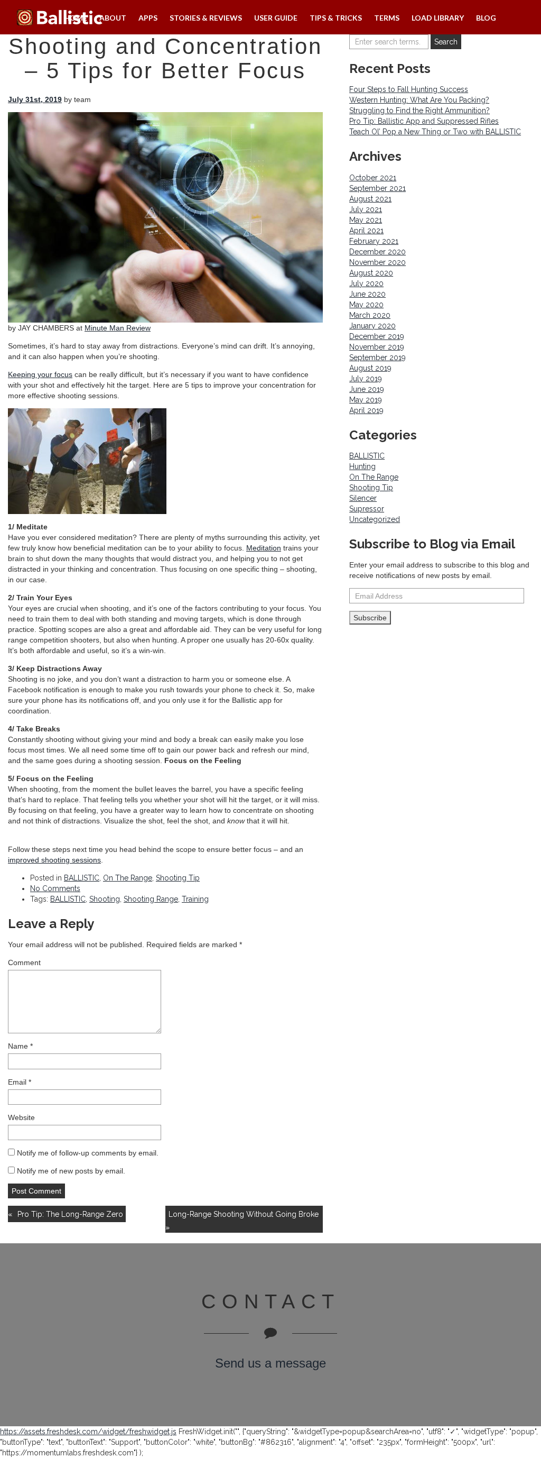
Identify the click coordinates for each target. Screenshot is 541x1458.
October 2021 (372, 177)
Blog (486, 17)
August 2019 (370, 368)
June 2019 (366, 389)
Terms (386, 17)
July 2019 (365, 378)
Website (21, 1117)
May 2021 (365, 220)
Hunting (362, 466)
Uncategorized (374, 519)
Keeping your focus (40, 374)
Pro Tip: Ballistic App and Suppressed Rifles (424, 121)
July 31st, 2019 (35, 99)
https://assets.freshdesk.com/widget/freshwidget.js (88, 1431)
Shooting (104, 899)
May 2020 (366, 304)
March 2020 (369, 315)
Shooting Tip (178, 878)
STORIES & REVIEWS (206, 17)
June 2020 (367, 294)
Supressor (366, 509)
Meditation (263, 548)
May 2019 (365, 400)
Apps (147, 17)
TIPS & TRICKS (336, 17)
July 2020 (366, 283)
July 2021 (365, 209)
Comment (24, 962)
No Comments (55, 888)
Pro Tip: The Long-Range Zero (70, 1214)
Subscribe (370, 617)
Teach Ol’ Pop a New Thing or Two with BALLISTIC (435, 131)
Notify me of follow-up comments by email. (87, 1153)
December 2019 (376, 336)
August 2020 (371, 273)
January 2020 (372, 326)
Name (20, 1046)
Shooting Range (151, 899)
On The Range (127, 878)
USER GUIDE (275, 17)
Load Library (438, 17)
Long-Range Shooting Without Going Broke (244, 1214)
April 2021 (366, 230)
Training (195, 899)
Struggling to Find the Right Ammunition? (419, 110)
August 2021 (370, 199)
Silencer (363, 498)
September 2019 (377, 357)
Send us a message (270, 1363)
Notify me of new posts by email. (71, 1171)
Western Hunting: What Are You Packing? (419, 100)
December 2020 (377, 251)
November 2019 (376, 347)
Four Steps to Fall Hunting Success (408, 89)
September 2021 (377, 188)
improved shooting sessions (54, 860)
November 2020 (377, 262)
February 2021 (373, 241)
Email (19, 1082)
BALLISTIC (81, 878)
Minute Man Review (118, 328)
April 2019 (366, 410)
